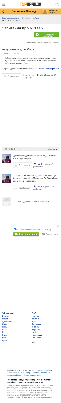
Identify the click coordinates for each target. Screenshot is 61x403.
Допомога (38, 370)
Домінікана (7, 321)
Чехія (34, 332)
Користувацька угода (32, 375)
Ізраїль (5, 327)
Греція (5, 319)
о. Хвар (36, 28)
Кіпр (4, 338)
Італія (4, 335)
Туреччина (36, 324)
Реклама (47, 370)
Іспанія (5, 332)
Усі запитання (8, 313)
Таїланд (35, 319)
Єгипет (5, 324)
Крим (4, 340)
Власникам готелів (15, 373)
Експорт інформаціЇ (32, 373)
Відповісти (52, 149)
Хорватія (6, 53)
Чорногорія (37, 335)
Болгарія (6, 316)
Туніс (34, 321)
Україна (35, 327)
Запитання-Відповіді (24, 11)
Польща (35, 316)
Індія (4, 329)
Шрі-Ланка (36, 338)
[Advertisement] (30, 111)
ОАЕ (34, 313)
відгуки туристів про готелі (30, 380)
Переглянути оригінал (49, 69)
